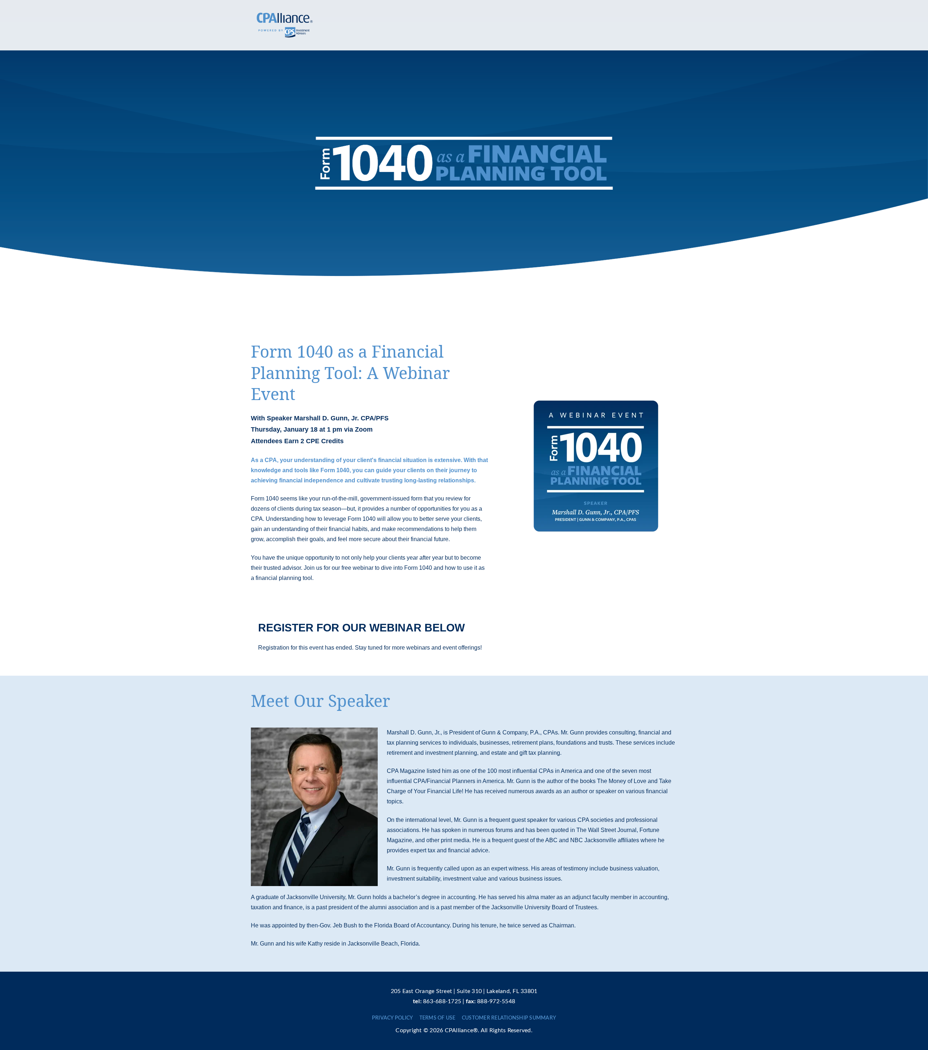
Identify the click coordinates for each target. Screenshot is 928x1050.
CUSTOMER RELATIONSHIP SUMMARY (509, 1018)
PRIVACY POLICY (392, 1018)
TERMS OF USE (437, 1018)
